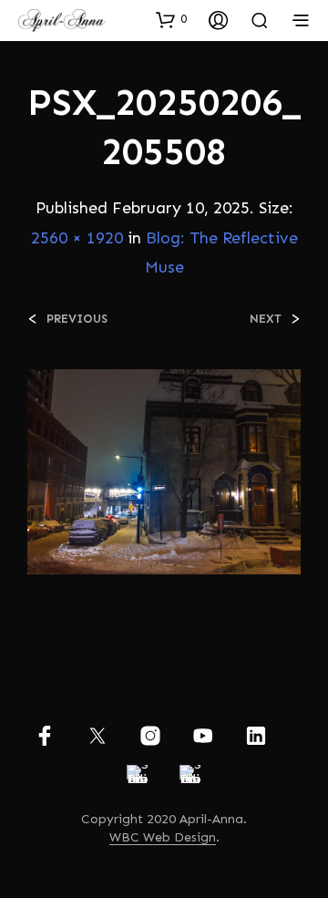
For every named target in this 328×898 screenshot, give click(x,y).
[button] (171, 19)
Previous (77, 319)
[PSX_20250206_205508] (164, 470)
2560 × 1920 (77, 238)
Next (266, 319)
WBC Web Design (162, 838)
